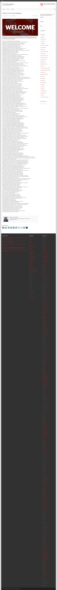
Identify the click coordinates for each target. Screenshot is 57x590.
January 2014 (45, 550)
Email (41, 25)
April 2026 (44, 246)
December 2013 (45, 552)
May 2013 (44, 566)
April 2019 (44, 419)
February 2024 (45, 299)
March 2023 (44, 322)
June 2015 (44, 515)
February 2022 (45, 349)
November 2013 (45, 554)
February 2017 (45, 473)
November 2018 (45, 430)
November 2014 (45, 529)
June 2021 (44, 366)
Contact (2, 0)
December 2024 (45, 279)
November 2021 (45, 355)
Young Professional (44, 97)
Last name (42, 21)
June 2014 (44, 539)
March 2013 (44, 570)
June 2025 (44, 266)
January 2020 (45, 401)
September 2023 (45, 310)
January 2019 (45, 426)
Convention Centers (44, 45)
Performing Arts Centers (44, 68)
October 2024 (45, 283)
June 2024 (44, 291)
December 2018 (45, 428)
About (8, 9)
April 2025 (44, 270)
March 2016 (44, 496)
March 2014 (44, 546)
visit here (3, 38)
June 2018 (44, 440)
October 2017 (45, 457)
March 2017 (44, 471)
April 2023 (44, 320)
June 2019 (44, 415)
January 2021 (45, 376)
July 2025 (44, 264)
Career (42, 43)
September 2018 (45, 434)
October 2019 (45, 407)
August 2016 (45, 486)
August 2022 (45, 337)
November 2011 (45, 583)
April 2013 (44, 568)
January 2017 (45, 475)
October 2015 (45, 506)
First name (42, 17)
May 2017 (44, 467)
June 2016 (44, 490)
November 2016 (45, 479)
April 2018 (44, 444)
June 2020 (44, 390)
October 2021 (45, 357)
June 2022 (44, 341)
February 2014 (45, 548)
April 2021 (44, 370)
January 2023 (45, 326)
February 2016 (45, 498)
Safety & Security (43, 74)
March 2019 (44, 421)
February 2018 (45, 448)
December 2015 (45, 502)
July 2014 (44, 537)
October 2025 (45, 258)
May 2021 (44, 368)
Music (30, 266)
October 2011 (45, 585)
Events (42, 49)
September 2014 (45, 533)
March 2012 (44, 579)
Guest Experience (43, 55)
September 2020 (45, 384)
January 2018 (45, 450)
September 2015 (45, 508)
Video (41, 94)
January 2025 (45, 277)
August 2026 (45, 237)
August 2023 (45, 312)
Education (42, 47)
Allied (41, 37)
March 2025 (44, 273)
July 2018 (44, 438)
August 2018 (45, 436)
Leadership (42, 59)
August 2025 (45, 262)
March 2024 (44, 297)
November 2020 (45, 380)
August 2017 (45, 461)
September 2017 (45, 459)
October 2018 (45, 432)
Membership (42, 63)
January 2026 (45, 252)
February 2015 (45, 523)
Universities (42, 92)
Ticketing (42, 84)
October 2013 (45, 556)
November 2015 (45, 504)
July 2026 (44, 239)
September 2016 (45, 484)
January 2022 (45, 351)
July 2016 (44, 488)
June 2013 (44, 564)
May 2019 (44, 417)
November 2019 (45, 405)
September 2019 (45, 409)
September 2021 (45, 359)
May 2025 (44, 268)
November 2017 (45, 455)
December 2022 (45, 328)
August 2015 (45, 510)
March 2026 (44, 248)
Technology (42, 82)
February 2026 (45, 250)
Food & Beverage (43, 51)
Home (4, 9)
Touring (42, 86)
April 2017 (44, 469)
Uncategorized (43, 90)
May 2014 (44, 541)
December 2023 (45, 304)
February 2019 (45, 424)
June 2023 (44, 316)
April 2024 (44, 295)
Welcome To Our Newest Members (11, 13)
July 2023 (44, 314)
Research (42, 72)
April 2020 (44, 395)
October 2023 (45, 308)
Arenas (42, 41)
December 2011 (45, 581)
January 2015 (45, 525)
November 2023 (45, 306)
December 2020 (45, 378)
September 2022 (45, 335)
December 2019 (45, 403)
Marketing (42, 61)
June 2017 (44, 465)
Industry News (43, 57)
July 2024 (44, 289)
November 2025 (45, 256)
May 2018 (44, 442)
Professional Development (45, 70)
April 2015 (44, 519)
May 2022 (44, 343)
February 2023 (45, 324)
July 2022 (44, 339)
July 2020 (44, 388)
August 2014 (45, 535)
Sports (42, 76)
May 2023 (44, 318)
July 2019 (44, 413)
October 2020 (45, 382)
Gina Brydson (13, 15)
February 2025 (45, 275)
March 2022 (44, 347)
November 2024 (45, 281)
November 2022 (45, 330)
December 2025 (45, 254)
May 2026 (44, 244)
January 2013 (45, 575)
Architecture (42, 39)
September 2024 (45, 285)
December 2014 (45, 527)
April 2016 (44, 494)
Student (42, 80)
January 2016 (45, 500)
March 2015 (44, 521)
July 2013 (44, 562)
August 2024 (45, 287)
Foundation (42, 53)
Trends (42, 88)
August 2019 (45, 411)
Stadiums (42, 78)
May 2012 (44, 577)
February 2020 (45, 399)
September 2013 (45, 558)
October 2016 (45, 481)
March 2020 (44, 397)
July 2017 (44, 463)
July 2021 (44, 364)
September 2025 (45, 260)
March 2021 (44, 372)
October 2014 (45, 531)
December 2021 (45, 353)
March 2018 (44, 446)
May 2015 (44, 517)
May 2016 (44, 492)
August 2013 (45, 560)
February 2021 (45, 374)
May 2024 (44, 293)
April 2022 (44, 345)
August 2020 (45, 386)
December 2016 (45, 477)
